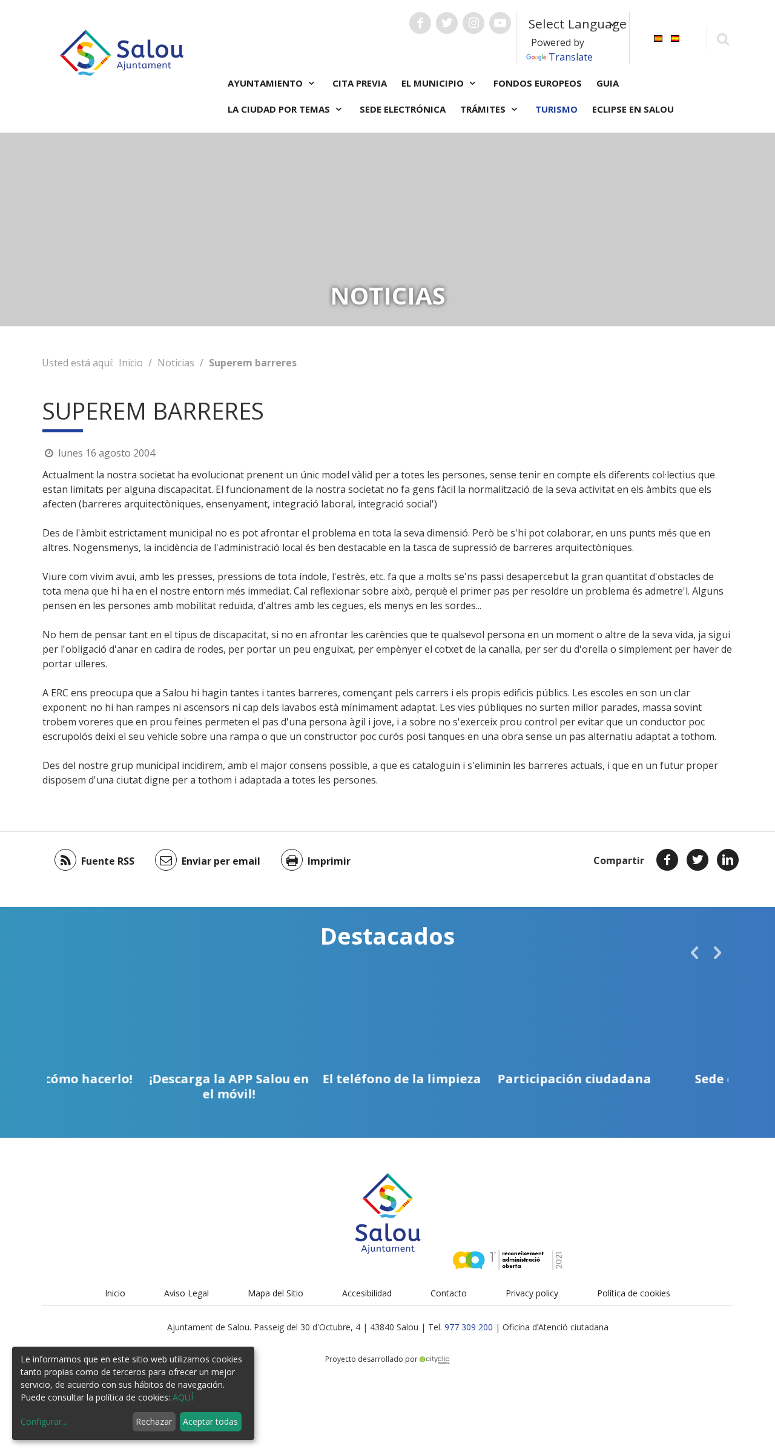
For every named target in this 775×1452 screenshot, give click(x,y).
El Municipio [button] (433, 83)
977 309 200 (468, 1327)
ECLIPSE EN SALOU (633, 109)
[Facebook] (667, 860)
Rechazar (154, 1421)
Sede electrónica (403, 109)
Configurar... (44, 1421)
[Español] (675, 37)
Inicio (131, 362)
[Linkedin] (728, 860)
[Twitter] (697, 860)
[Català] (658, 37)
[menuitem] (658, 37)
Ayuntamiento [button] (266, 83)
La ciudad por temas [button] (280, 109)
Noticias (175, 362)
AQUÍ (183, 1397)
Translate (571, 57)
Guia (607, 83)
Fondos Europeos (537, 83)
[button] (694, 952)
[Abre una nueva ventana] (420, 23)
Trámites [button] (484, 109)
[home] (121, 51)
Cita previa (359, 83)
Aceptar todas (210, 1421)
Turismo (556, 109)
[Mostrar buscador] (722, 38)
